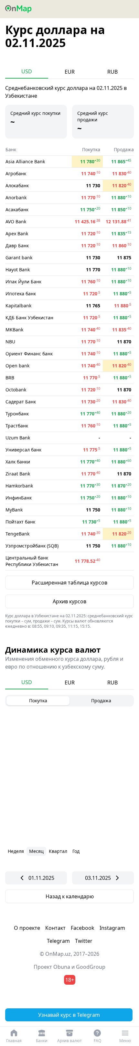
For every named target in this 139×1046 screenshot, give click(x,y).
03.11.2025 (98, 877)
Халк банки (17, 462)
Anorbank (16, 197)
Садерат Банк (20, 402)
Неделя (16, 851)
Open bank (17, 366)
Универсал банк (23, 450)
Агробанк (15, 173)
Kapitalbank (18, 305)
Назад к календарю (70, 896)
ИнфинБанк (18, 498)
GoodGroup (90, 966)
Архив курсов (69, 601)
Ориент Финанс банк (29, 354)
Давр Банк (17, 245)
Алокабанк (17, 185)
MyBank (14, 510)
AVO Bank (15, 221)
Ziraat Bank (17, 474)
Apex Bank (16, 233)
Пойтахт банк (20, 522)
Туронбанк (17, 414)
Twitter (83, 940)
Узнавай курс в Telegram (69, 1014)
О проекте (27, 927)
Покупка (38, 700)
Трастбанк (16, 426)
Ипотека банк (20, 293)
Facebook (82, 927)
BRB (9, 378)
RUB (112, 71)
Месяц (36, 851)
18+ (69, 979)
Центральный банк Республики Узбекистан (31, 561)
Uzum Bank (17, 438)
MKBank (14, 329)
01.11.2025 (41, 877)
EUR (70, 71)
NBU (10, 341)
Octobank (15, 390)
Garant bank (18, 257)
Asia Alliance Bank (25, 161)
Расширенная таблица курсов (69, 582)
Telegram (58, 940)
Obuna (61, 966)
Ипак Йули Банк (23, 281)
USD (26, 71)
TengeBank (17, 534)
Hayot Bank (17, 269)
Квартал (58, 851)
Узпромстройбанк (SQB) (32, 546)
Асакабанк (16, 209)
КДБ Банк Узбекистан (29, 317)
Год (76, 851)
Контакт (55, 927)
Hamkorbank (19, 486)
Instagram (112, 927)
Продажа (101, 700)
